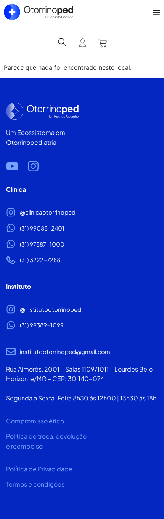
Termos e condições (35, 484)
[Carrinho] (102, 43)
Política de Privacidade (39, 469)
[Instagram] (33, 166)
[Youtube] (12, 166)
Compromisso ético (35, 421)
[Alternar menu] (156, 12)
